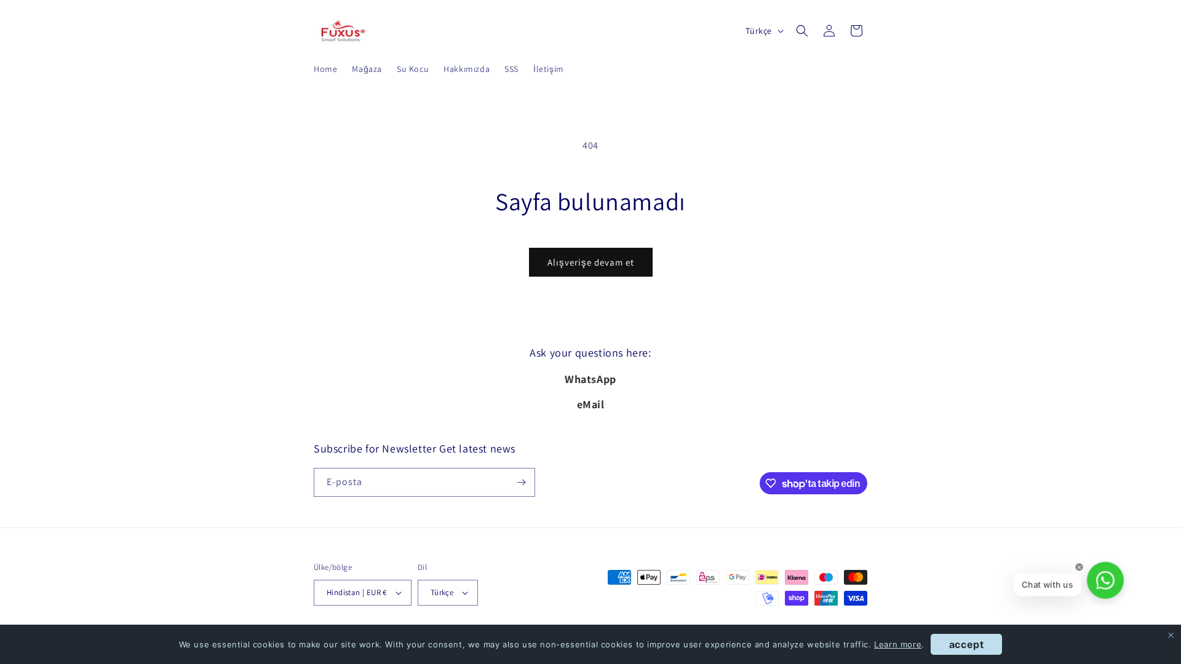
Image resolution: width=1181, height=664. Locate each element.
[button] (802, 30)
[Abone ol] (521, 482)
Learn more (897, 644)
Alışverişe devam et (590, 262)
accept (966, 644)
